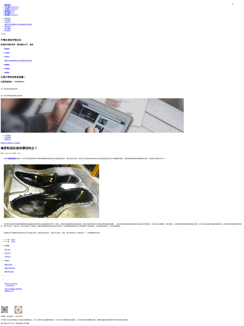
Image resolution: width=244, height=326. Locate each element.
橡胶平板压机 (27, 24)
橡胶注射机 (8, 24)
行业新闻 (8, 137)
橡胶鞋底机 (12, 158)
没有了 (13, 239)
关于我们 (8, 20)
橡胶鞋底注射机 (17, 24)
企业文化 (8, 253)
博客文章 (8, 139)
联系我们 (8, 30)
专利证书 (8, 256)
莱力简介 (8, 249)
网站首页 (8, 18)
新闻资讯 (8, 26)
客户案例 (8, 28)
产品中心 (7, 56)
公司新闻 (8, 135)
